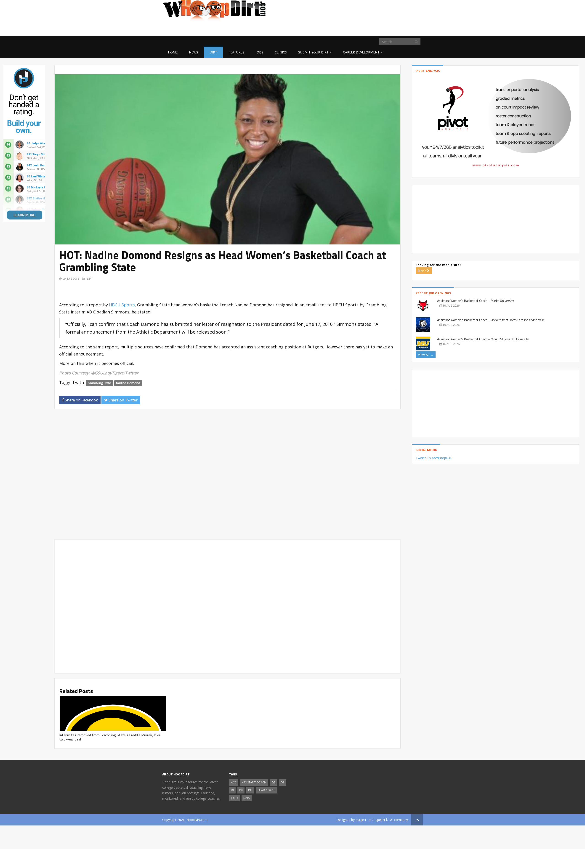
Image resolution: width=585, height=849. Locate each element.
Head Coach (267, 790)
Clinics (281, 52)
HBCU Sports (122, 305)
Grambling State (99, 383)
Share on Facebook (81, 400)
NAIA (246, 798)
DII (241, 790)
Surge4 (361, 819)
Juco (234, 798)
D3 (283, 782)
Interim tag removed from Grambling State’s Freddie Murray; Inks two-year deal (109, 737)
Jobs (259, 52)
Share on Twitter (123, 400)
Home (173, 52)
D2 (273, 782)
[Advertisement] (386, 28)
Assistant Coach (254, 782)
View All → (425, 355)
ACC (234, 782)
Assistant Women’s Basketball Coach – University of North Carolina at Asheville (491, 319)
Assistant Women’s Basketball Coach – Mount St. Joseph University (483, 339)
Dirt (213, 52)
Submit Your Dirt (313, 52)
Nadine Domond (128, 383)
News (193, 52)
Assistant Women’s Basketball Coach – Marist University (475, 300)
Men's (422, 270)
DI (232, 790)
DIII (250, 790)
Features (236, 52)
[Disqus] (227, 476)
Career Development (361, 52)
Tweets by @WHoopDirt (434, 458)
